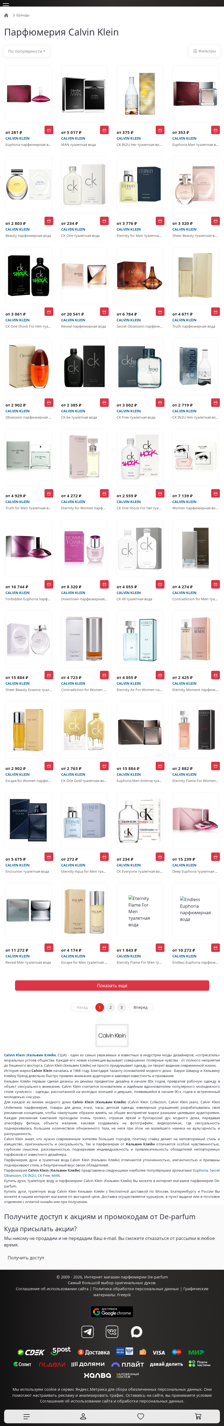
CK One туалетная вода (80, 235)
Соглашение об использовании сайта (52, 1288)
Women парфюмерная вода (195, 507)
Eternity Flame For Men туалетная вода (140, 962)
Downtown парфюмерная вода (84, 598)
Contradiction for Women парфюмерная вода (84, 689)
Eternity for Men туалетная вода (140, 235)
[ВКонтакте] (112, 1331)
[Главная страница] (7, 15)
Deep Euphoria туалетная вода (195, 871)
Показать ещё (112, 986)
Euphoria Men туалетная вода (195, 144)
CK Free (44, 1175)
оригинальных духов (135, 1282)
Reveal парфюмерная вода (83, 326)
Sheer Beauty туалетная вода (195, 235)
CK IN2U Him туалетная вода (195, 417)
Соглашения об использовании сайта (76, 1401)
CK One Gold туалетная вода (84, 780)
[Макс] (136, 1331)
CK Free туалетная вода (136, 417)
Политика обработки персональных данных (136, 1288)
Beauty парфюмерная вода (28, 235)
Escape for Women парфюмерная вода (28, 780)
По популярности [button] (25, 51)
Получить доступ (26, 1258)
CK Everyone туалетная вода (140, 871)
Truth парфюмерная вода (193, 326)
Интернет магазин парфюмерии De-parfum (126, 1277)
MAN (56, 1175)
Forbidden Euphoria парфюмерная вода (28, 598)
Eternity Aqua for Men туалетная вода (84, 871)
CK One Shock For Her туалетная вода (140, 507)
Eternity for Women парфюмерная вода (84, 507)
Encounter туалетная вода (27, 871)
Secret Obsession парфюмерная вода (140, 326)
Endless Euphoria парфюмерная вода (195, 962)
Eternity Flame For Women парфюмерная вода (195, 780)
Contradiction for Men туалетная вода (195, 598)
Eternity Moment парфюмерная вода (195, 689)
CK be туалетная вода (79, 417)
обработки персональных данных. (150, 1401)
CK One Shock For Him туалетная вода (28, 326)
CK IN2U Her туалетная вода (140, 144)
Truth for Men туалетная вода (28, 507)
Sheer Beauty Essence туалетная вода (28, 689)
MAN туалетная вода (78, 144)
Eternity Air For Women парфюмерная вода (140, 689)
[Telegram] (87, 1331)
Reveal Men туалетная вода (28, 962)
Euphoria (200, 1170)
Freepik (124, 1294)
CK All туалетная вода (134, 598)
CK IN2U (29, 1175)
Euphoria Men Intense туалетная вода (140, 780)
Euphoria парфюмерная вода (28, 144)
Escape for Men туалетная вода (84, 962)
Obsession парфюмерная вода (28, 417)
